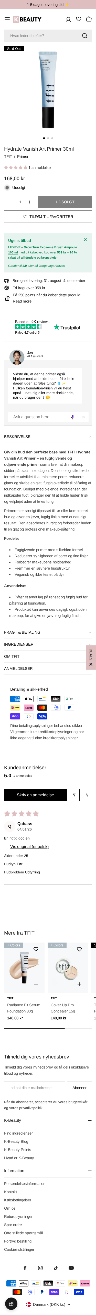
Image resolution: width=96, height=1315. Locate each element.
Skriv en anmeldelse (35, 795)
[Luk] (86, 239)
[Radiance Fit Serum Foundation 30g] (24, 967)
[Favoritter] (79, 19)
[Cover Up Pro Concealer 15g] (68, 967)
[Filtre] (74, 795)
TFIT (8, 156)
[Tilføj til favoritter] (36, 949)
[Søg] (85, 36)
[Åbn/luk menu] (7, 19)
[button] (16, 167)
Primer (22, 156)
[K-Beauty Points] (11, 1304)
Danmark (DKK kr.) (49, 1304)
